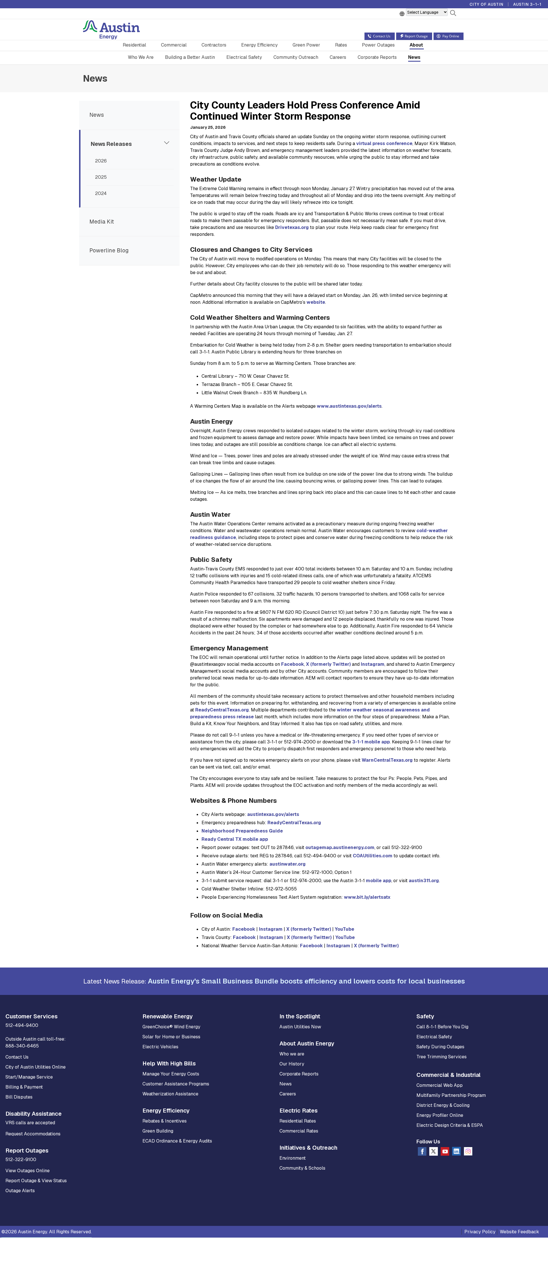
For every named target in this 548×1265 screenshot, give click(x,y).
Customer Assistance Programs (175, 1084)
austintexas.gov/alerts (273, 814)
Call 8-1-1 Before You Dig (442, 1027)
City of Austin (486, 4)
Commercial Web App (439, 1085)
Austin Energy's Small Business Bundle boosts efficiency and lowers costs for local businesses (306, 981)
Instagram (372, 664)
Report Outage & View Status (36, 1181)
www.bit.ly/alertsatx (367, 897)
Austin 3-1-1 (527, 4)
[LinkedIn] (456, 1152)
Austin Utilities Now (300, 1027)
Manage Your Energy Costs (170, 1074)
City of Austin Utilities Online (35, 1067)
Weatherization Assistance (170, 1094)
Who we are (291, 1054)
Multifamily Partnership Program (451, 1095)
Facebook (292, 664)
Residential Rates (297, 1121)
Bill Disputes (19, 1097)
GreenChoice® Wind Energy (171, 1027)
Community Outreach (295, 57)
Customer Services (31, 1016)
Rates (341, 45)
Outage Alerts (20, 1191)
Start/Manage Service (29, 1077)
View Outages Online (27, 1171)
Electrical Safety (244, 57)
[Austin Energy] (111, 30)
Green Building (157, 1131)
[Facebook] (422, 1152)
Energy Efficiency (259, 45)
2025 (101, 177)
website (316, 302)
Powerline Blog (109, 250)
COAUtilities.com (372, 856)
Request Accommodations (33, 1134)
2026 (101, 161)
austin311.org (424, 881)
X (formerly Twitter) (328, 664)
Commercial (174, 45)
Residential (134, 45)
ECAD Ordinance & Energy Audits (177, 1141)
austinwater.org (287, 864)
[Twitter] (433, 1152)
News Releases (111, 144)
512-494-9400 (21, 1025)
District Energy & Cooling (443, 1105)
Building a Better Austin (190, 57)
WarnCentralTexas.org (387, 760)
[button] (453, 14)
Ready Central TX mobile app (235, 839)
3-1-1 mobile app (371, 742)
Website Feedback (519, 1232)
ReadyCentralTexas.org (222, 710)
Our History (291, 1064)
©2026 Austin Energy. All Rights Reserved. (46, 1232)
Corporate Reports (377, 57)
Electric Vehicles (160, 1047)
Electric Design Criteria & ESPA (449, 1125)
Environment (292, 1158)
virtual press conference (384, 143)
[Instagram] (468, 1152)
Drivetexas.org (292, 227)
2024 (101, 193)
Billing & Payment (24, 1087)
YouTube (344, 929)
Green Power (306, 45)
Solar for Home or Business (171, 1037)
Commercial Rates (298, 1131)
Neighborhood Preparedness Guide (242, 831)
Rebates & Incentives (164, 1121)
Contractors (214, 45)
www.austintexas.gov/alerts (349, 406)
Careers (338, 57)
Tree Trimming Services (441, 1057)
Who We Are (141, 57)
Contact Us (17, 1057)
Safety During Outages (440, 1047)
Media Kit (101, 221)
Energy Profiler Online (439, 1115)
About (416, 45)
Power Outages (378, 45)
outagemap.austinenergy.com (339, 847)
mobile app (378, 881)
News (414, 57)
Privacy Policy (479, 1232)
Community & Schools (302, 1168)
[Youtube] (445, 1152)
